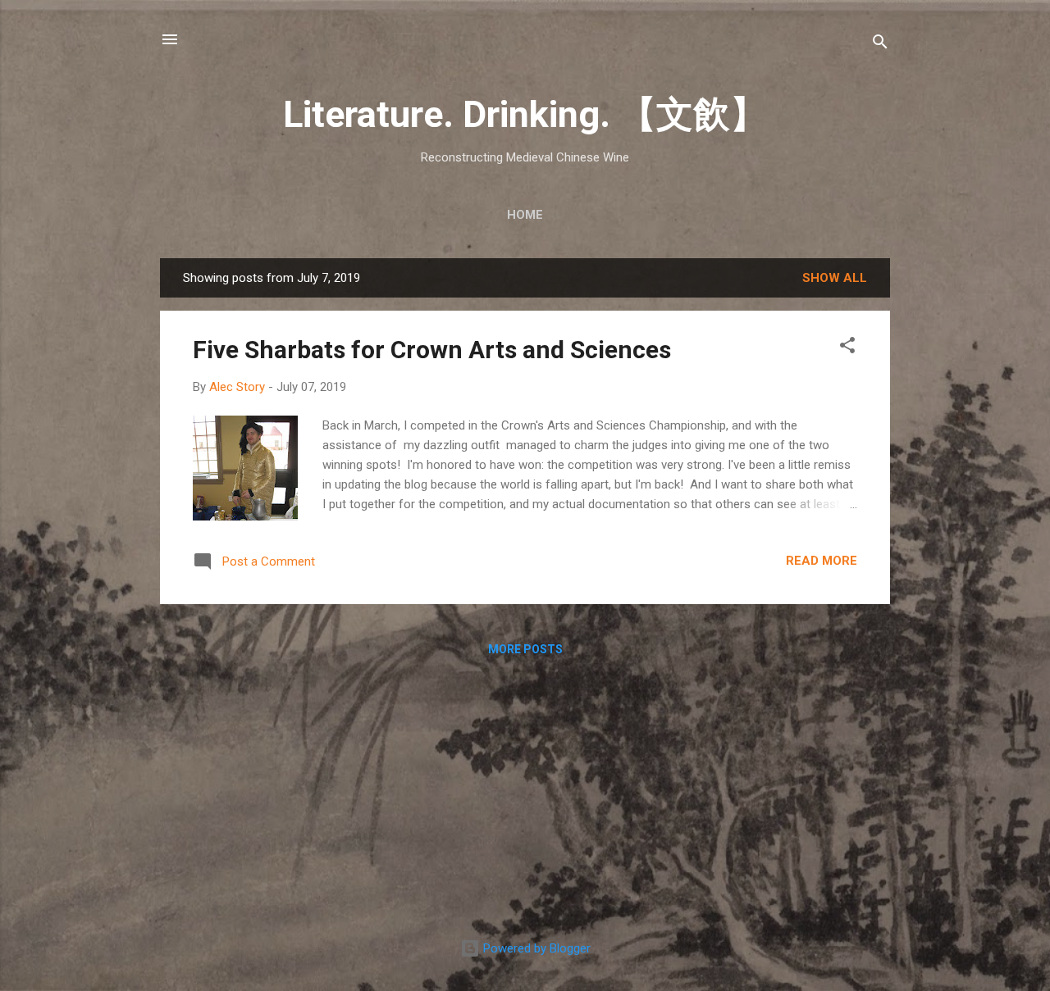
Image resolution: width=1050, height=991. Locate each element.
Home (525, 214)
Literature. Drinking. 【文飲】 (525, 114)
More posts (525, 649)
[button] (847, 348)
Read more (821, 560)
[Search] (880, 45)
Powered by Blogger (535, 948)
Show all (834, 277)
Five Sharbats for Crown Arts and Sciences (432, 349)
